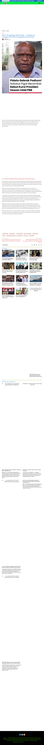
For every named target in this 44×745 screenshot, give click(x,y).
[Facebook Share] (32, 245)
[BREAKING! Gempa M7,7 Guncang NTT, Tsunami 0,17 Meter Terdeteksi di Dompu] (22, 253)
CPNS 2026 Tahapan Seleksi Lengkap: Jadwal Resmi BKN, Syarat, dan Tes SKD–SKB (24, 737)
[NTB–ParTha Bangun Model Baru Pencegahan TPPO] (22, 291)
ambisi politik (5, 233)
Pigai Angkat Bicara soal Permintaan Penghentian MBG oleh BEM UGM (11, 470)
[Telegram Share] (39, 245)
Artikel (3, 33)
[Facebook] (20, 735)
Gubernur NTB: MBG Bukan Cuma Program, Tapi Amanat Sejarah (19, 178)
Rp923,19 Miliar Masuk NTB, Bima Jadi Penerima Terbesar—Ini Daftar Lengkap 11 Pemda (8, 284)
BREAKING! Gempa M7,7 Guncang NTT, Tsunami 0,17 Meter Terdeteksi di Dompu (21, 258)
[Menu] (3, 3)
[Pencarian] (41, 3)
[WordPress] (22, 735)
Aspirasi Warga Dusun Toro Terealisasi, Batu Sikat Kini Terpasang (7, 271)
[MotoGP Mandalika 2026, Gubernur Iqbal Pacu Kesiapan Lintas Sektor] (8, 291)
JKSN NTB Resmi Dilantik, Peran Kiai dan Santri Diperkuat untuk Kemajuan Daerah (22, 271)
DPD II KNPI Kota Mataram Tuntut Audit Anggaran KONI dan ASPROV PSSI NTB (7, 258)
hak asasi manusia (27, 233)
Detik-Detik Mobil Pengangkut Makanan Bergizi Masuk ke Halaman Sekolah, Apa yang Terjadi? (11, 240)
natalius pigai (35, 233)
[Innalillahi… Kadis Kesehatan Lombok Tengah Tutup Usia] (32, 426)
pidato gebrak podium (11, 235)
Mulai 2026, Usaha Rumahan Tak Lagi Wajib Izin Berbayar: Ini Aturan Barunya (22, 740)
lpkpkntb (6, 38)
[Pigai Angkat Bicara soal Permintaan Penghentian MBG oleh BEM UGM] (11, 426)
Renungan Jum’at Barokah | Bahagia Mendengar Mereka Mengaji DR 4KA (35, 271)
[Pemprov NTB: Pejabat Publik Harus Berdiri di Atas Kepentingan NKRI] (36, 253)
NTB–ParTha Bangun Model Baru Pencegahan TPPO (21, 296)
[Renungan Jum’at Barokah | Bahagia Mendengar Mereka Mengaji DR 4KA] (36, 265)
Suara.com (25, 235)
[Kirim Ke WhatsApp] (41, 245)
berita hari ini (12, 233)
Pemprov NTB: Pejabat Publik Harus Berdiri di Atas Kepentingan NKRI (35, 258)
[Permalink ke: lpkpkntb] (3, 39)
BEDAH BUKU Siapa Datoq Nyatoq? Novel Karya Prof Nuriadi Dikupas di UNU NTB (36, 375)
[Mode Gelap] (39, 3)
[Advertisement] (22, 18)
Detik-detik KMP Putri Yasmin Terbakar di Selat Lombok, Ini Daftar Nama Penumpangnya (35, 284)
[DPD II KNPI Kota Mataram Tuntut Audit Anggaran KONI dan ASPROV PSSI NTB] (8, 253)
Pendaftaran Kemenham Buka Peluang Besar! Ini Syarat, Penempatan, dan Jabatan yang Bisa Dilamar (22, 739)
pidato (4, 235)
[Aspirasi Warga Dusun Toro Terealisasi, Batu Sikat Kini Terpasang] (8, 265)
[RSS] (24, 735)
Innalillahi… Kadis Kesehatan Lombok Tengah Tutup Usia (32, 470)
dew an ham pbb (19, 233)
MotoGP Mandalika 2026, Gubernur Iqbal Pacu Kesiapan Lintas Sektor (8, 296)
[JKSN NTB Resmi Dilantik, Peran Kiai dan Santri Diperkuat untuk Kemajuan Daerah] (22, 265)
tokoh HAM (31, 235)
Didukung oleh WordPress (18, 742)
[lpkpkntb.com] (5, 3)
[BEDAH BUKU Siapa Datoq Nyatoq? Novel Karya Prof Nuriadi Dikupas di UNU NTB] (36, 330)
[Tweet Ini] (34, 245)
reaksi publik (19, 235)
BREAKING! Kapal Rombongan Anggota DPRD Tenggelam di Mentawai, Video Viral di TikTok (11, 663)
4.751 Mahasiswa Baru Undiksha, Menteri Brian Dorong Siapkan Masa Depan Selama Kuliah (21, 284)
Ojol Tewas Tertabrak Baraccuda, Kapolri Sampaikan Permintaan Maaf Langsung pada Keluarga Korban (31, 481)
